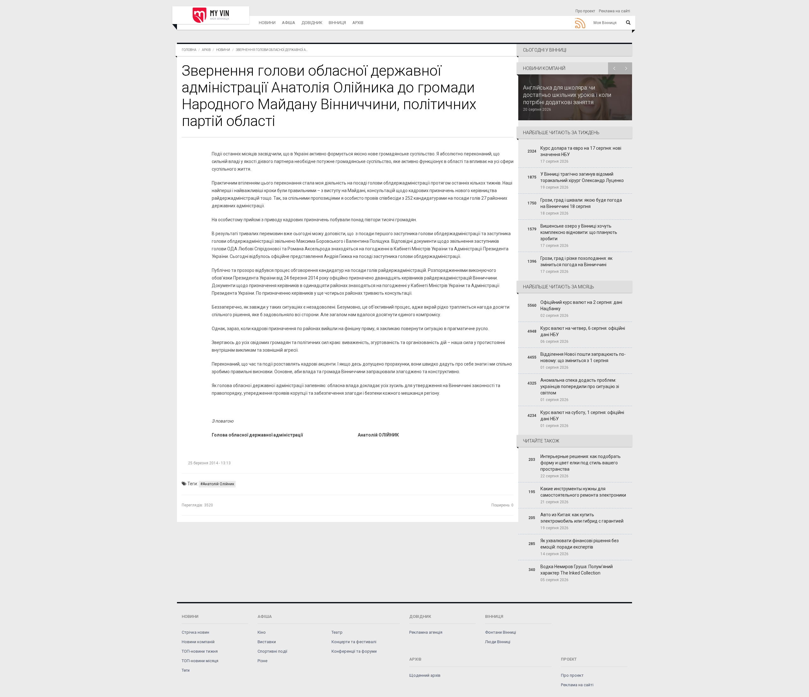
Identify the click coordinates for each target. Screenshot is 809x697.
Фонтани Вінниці (500, 632)
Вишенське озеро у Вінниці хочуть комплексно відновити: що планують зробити (578, 232)
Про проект (585, 11)
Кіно (262, 632)
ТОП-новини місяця (200, 660)
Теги (186, 670)
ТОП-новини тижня (200, 651)
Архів (357, 22)
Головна (189, 50)
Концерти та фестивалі (354, 641)
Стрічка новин (195, 632)
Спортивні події (272, 651)
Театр (337, 632)
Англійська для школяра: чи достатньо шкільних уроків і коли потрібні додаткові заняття (567, 94)
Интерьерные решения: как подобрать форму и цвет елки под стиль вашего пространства (580, 463)
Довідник (311, 22)
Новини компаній (198, 641)
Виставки (267, 641)
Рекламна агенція (425, 632)
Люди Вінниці (497, 641)
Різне (262, 660)
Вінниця (337, 22)
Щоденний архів (425, 675)
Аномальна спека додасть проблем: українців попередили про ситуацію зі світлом (579, 386)
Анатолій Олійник (218, 484)
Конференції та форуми (354, 651)
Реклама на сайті (614, 11)
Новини (267, 22)
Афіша (288, 22)
